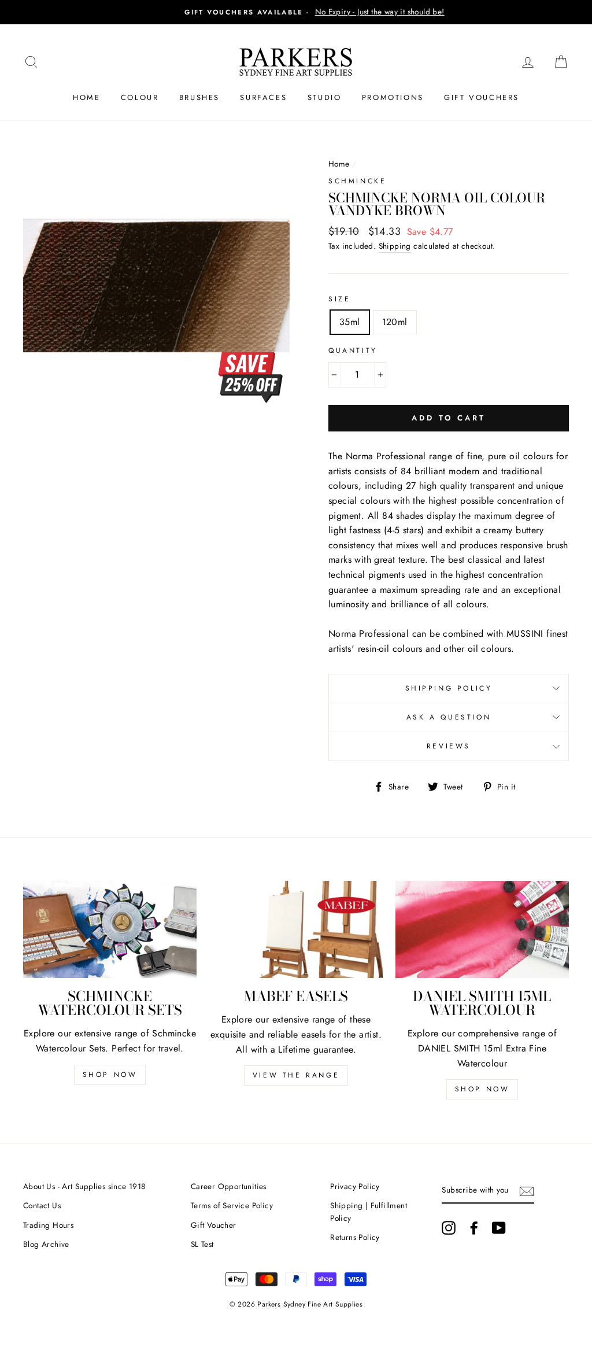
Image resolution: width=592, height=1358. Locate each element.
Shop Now (110, 1074)
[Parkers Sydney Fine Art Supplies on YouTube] (499, 1228)
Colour (140, 97)
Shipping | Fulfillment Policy (368, 1212)
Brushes (199, 97)
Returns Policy (355, 1237)
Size (339, 299)
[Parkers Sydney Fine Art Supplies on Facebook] (474, 1228)
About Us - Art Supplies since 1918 (84, 1186)
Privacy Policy (355, 1186)
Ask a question (448, 717)
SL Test (202, 1244)
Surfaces (263, 97)
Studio (325, 97)
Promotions (393, 97)
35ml (349, 322)
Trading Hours (48, 1225)
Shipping (395, 246)
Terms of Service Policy (232, 1205)
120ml (395, 322)
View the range (296, 1075)
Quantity (353, 350)
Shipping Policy (449, 688)
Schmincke (357, 181)
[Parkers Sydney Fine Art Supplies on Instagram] (449, 1228)
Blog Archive (46, 1244)
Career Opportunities (229, 1186)
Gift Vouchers (481, 97)
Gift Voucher (213, 1225)
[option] (296, 12)
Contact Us (42, 1205)
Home (86, 97)
